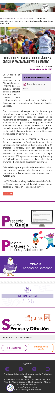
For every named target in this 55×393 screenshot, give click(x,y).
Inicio (5, 18)
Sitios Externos (14, 348)
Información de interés (41, 348)
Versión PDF (8, 194)
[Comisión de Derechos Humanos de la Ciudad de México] (27, 7)
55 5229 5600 (32, 384)
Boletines (13, 18)
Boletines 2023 (26, 18)
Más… (25, 88)
